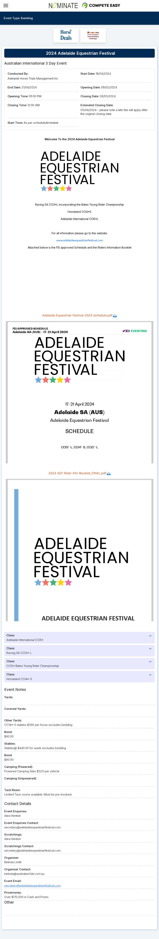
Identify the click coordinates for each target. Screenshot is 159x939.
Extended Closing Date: (96, 105)
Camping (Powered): (18, 767)
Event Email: (13, 881)
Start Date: (87, 73)
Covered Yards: (15, 709)
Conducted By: (18, 73)
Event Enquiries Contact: (21, 823)
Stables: (10, 743)
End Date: (14, 87)
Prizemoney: (13, 892)
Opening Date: (90, 87)
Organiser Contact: (17, 869)
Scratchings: (13, 834)
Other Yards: (13, 720)
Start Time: (15, 123)
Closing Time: (17, 105)
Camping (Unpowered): (20, 778)
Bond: (8, 732)
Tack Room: (12, 790)
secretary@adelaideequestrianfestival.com (32, 885)
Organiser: (11, 858)
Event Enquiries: (15, 811)
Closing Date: (89, 96)
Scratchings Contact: (19, 846)
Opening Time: (18, 96)
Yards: (8, 697)
